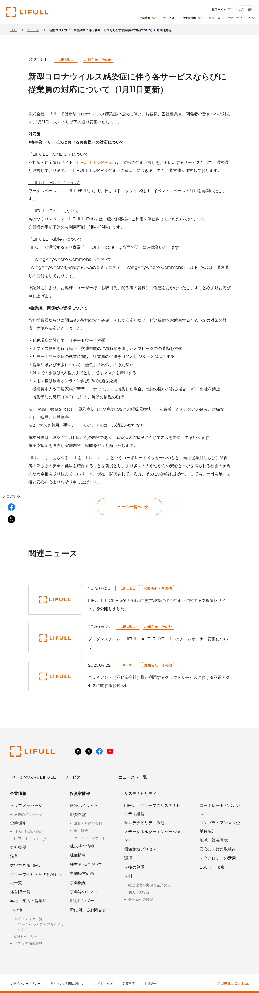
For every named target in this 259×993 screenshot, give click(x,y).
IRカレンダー (82, 900)
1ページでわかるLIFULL (33, 777)
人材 (128, 876)
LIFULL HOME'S (94, 162)
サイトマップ (103, 983)
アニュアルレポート (90, 838)
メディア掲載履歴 (28, 943)
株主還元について (86, 864)
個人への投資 (138, 892)
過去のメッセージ (28, 814)
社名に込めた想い (28, 831)
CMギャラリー (26, 936)
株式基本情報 (82, 846)
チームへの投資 (140, 899)
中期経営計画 (82, 873)
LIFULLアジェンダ (30, 839)
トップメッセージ (26, 805)
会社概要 (18, 847)
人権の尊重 (134, 867)
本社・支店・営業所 (28, 900)
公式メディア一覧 (28, 919)
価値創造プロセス (140, 848)
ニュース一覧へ (127, 506)
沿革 (14, 856)
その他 (16, 909)
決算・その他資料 (88, 823)
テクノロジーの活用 (218, 857)
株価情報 (78, 855)
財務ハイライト (84, 805)
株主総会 (81, 830)
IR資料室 (78, 814)
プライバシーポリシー (25, 983)
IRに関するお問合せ (88, 909)
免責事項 (128, 983)
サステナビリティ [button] (239, 17)
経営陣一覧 (20, 891)
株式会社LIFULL (27, 12)
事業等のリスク (84, 891)
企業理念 (18, 822)
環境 (128, 857)
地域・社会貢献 (214, 839)
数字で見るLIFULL (28, 865)
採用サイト (219, 9)
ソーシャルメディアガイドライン (41, 926)
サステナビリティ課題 (144, 822)
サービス (168, 17)
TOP (13, 29)
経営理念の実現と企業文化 (149, 885)
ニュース (214, 17)
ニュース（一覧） (135, 777)
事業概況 (78, 882)
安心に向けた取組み (218, 848)
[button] (147, 19)
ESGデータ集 (212, 867)
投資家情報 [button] (189, 17)
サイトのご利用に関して (67, 983)
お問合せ (151, 983)
